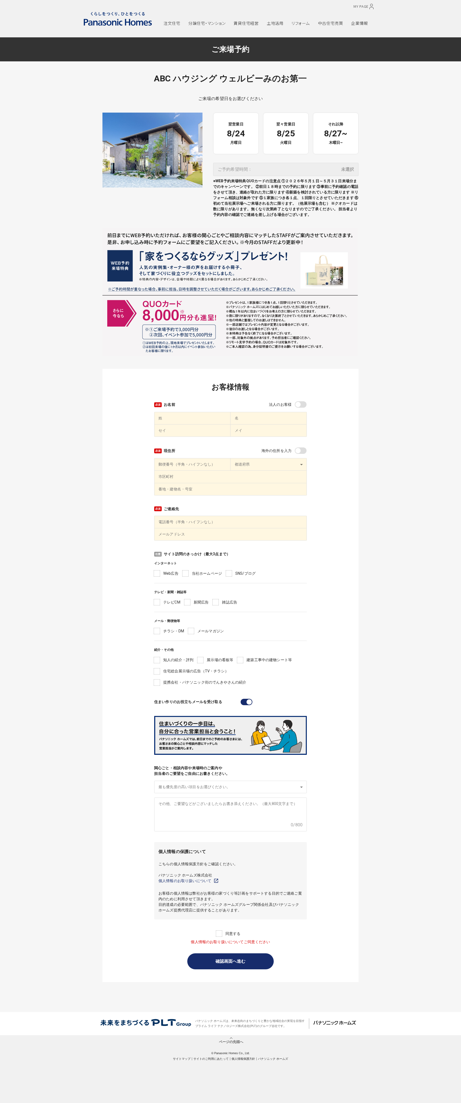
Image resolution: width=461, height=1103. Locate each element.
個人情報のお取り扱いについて (184, 881)
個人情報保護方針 (243, 1058)
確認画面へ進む (230, 961)
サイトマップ (181, 1058)
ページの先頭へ (231, 1041)
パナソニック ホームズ (273, 1058)
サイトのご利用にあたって (211, 1058)
